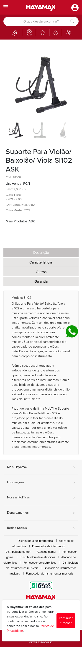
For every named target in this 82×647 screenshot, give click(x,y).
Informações (41, 482)
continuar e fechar (66, 620)
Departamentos (41, 513)
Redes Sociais (41, 528)
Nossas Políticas (41, 497)
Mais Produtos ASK (20, 221)
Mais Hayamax (41, 467)
